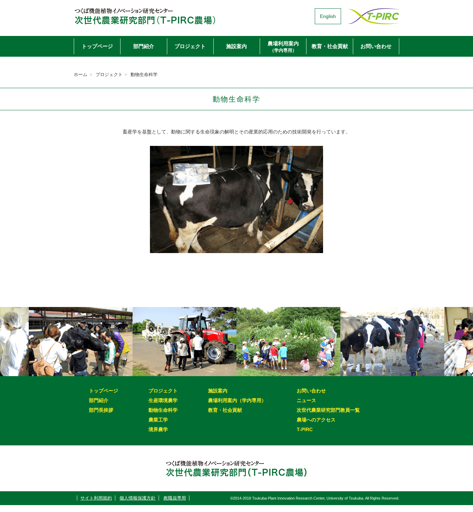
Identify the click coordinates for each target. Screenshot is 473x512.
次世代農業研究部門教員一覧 (328, 410)
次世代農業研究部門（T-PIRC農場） (145, 16)
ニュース (306, 400)
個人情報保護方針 (137, 498)
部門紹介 (143, 46)
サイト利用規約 (96, 498)
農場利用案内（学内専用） (237, 400)
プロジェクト (190, 46)
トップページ (97, 46)
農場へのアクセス (316, 419)
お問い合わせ (376, 46)
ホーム (80, 74)
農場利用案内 (283, 46)
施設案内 (236, 46)
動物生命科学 (163, 410)
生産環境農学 (163, 400)
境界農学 (158, 429)
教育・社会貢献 (330, 46)
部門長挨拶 (101, 410)
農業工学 (158, 419)
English (328, 16)
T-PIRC (305, 429)
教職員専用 (174, 498)
